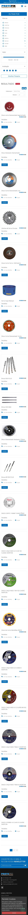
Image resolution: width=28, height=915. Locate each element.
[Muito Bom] (22, 117)
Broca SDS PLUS (6, 378)
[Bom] (24, 117)
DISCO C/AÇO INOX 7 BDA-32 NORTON (13, 785)
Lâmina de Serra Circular (9, 228)
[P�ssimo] (20, 117)
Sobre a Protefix (5, 895)
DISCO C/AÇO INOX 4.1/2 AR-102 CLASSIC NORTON (11, 552)
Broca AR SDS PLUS (7, 477)
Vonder (15, 43)
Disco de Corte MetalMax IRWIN (11, 630)
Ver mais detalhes (7, 122)
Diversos (15, 28)
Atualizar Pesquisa (14, 76)
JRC (15, 35)
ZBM (15, 46)
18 (24, 41)
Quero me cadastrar (17, 2)
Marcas (4, 18)
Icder (15, 30)
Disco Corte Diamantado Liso (10, 191)
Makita (15, 38)
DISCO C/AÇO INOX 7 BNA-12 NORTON (13, 747)
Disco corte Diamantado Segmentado (13, 115)
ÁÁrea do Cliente (8, 2)
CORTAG (15, 25)
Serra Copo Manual (7, 301)
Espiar (18, 122)
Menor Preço (17, 91)
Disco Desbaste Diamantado (10, 153)
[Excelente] (25, 117)
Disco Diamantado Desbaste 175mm (13, 439)
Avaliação (5, 66)
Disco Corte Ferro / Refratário (11, 263)
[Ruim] (21, 117)
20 (19, 94)
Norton (15, 41)
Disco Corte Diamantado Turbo (11, 336)
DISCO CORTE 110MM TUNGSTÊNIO (12, 513)
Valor (4, 52)
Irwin (15, 33)
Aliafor (15, 22)
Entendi (14, 913)
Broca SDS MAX (6, 407)
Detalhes (4, 127)
